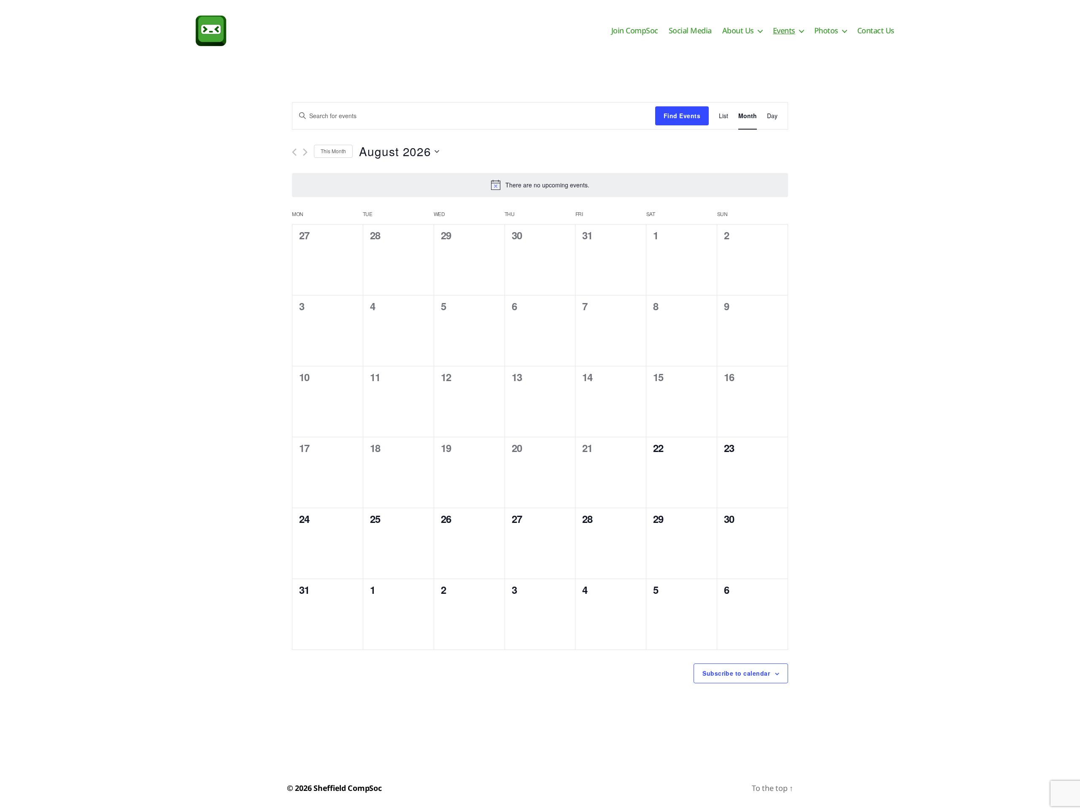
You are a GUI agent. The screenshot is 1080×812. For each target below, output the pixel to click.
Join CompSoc (634, 30)
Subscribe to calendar (736, 673)
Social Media (690, 30)
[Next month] (305, 152)
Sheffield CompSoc (347, 788)
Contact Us (875, 30)
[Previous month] (294, 152)
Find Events (682, 115)
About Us (738, 30)
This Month (333, 150)
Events (784, 30)
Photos (826, 30)
